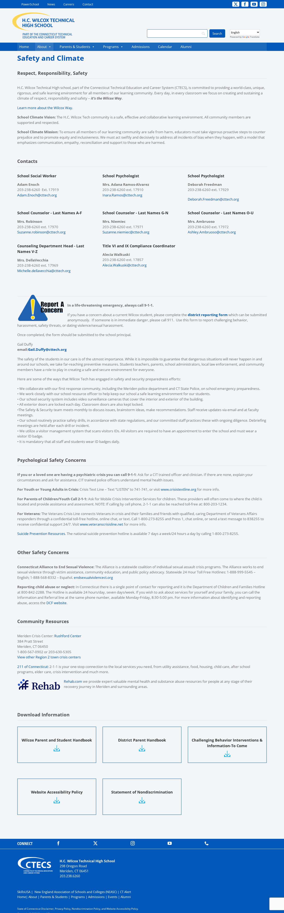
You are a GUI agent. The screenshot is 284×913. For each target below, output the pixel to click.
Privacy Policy (62, 909)
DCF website (56, 602)
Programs (111, 46)
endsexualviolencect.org (93, 577)
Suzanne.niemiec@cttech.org (125, 232)
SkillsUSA (24, 892)
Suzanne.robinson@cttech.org (41, 232)
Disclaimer (47, 909)
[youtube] (170, 843)
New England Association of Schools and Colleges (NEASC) (76, 892)
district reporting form (208, 314)
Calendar (166, 46)
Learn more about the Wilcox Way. (45, 107)
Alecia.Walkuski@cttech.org (124, 265)
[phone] (207, 843)
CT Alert (125, 892)
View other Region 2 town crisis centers (49, 657)
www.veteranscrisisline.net (101, 524)
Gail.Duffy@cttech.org (47, 349)
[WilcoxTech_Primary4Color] (43, 14)
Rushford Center (67, 635)
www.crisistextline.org (178, 489)
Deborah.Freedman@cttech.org (213, 199)
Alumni (185, 46)
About (42, 46)
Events (112, 897)
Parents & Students (75, 46)
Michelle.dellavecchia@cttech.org (43, 270)
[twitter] (95, 843)
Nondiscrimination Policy (86, 909)
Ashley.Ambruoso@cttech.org (212, 232)
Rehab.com (73, 681)
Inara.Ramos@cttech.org (122, 195)
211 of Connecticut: (33, 666)
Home (24, 46)
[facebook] (58, 843)
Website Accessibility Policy (122, 909)
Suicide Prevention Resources (41, 533)
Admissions (141, 46)
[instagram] (133, 843)
